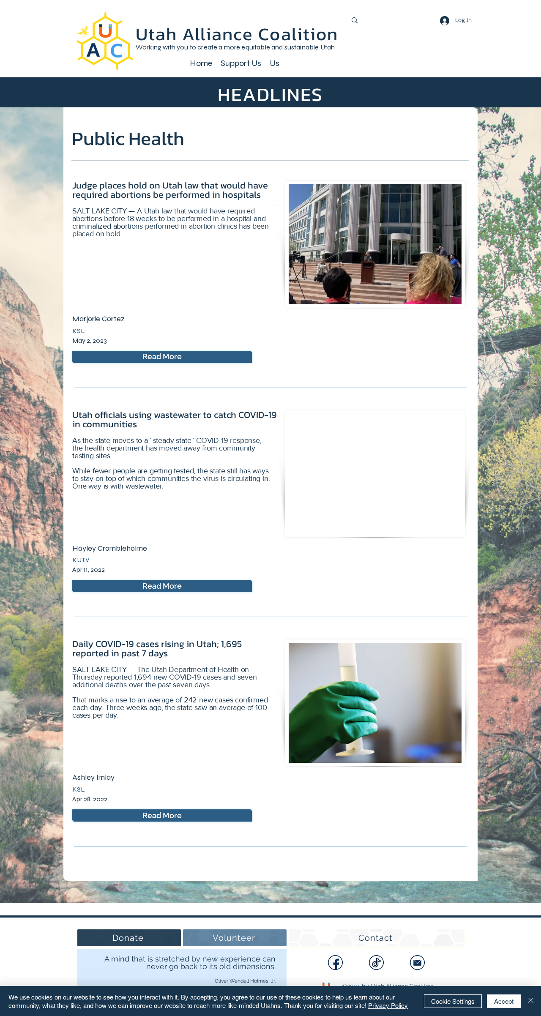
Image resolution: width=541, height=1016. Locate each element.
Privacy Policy (388, 1005)
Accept (504, 1001)
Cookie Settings (453, 1001)
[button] (240, 62)
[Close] (531, 1001)
